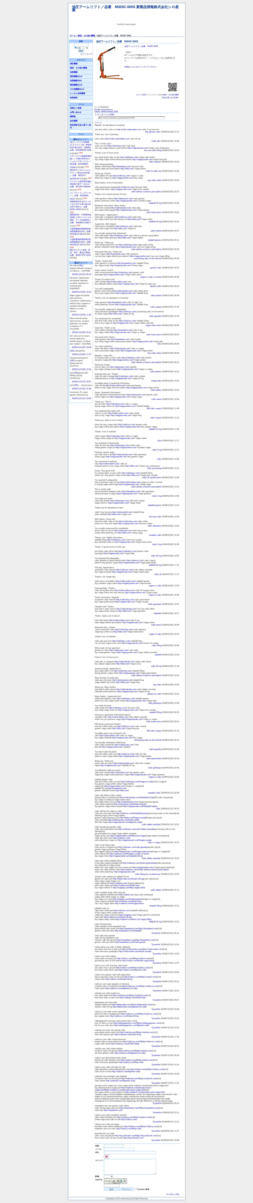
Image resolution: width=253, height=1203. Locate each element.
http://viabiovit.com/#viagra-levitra (129, 903)
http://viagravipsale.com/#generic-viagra (125, 822)
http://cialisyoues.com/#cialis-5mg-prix (130, 804)
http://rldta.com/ (127, 169)
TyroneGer (156, 933)
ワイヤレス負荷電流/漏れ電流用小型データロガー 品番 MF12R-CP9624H (81, 184)
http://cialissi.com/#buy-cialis (131, 1062)
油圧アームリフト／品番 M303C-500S (141, 46)
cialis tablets (156, 390)
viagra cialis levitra (153, 325)
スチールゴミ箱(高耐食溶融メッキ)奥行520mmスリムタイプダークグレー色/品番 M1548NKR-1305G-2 (81, 161)
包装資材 (74, 97)
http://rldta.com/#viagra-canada (133, 818)
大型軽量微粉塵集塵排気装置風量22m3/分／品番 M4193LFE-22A (81, 242)
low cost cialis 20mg (152, 150)
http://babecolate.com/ (142, 1005)
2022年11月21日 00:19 (81, 274)
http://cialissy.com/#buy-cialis (128, 1129)
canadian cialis (155, 535)
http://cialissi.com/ (146, 1060)
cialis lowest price (153, 212)
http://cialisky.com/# (127, 1051)
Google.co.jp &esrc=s (103, 109)
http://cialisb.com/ (126, 895)
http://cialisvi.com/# (125, 958)
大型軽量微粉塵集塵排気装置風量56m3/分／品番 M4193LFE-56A (81, 231)
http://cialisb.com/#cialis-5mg (126, 885)
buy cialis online (154, 180)
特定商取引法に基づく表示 (80, 126)
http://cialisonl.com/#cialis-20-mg (118, 917)
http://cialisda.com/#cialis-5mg (128, 901)
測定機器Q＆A (76, 76)
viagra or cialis (155, 634)
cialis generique (154, 604)
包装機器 (74, 72)
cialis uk (157, 574)
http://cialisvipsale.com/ (121, 208)
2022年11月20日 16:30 (81, 292)
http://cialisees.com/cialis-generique (133, 847)
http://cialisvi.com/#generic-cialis (132, 970)
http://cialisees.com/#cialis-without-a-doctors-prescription (144, 869)
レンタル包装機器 (77, 93)
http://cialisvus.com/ (121, 176)
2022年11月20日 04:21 (81, 332)
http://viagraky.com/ (127, 915)
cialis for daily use (153, 171)
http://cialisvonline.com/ (117, 282)
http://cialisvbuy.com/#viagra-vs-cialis (137, 782)
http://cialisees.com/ (121, 838)
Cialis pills (156, 141)
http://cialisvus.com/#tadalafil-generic (132, 813)
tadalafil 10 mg (155, 221)
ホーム (73, 35)
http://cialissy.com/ (150, 1126)
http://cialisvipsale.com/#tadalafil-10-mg (137, 797)
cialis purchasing (154, 468)
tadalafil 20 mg (155, 203)
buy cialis (157, 685)
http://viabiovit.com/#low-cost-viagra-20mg (133, 919)
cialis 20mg (156, 645)
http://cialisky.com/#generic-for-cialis (130, 1053)
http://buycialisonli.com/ (147, 1136)
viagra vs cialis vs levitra (150, 277)
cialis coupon (155, 307)
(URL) (80, 265)
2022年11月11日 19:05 (81, 398)
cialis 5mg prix (155, 162)
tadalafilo (157, 613)
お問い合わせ (75, 112)
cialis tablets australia (151, 824)
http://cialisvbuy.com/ (117, 146)
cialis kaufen (156, 231)
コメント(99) (141, 95)
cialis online (156, 399)
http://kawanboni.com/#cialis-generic (130, 942)
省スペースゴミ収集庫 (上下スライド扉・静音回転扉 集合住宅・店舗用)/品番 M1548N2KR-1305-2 (81, 147)
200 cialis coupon (154, 408)
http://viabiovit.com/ (119, 883)
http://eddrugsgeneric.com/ (149, 1023)
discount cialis (155, 517)
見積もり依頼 (75, 108)
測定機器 (74, 63)
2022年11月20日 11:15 (81, 315)
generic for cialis (154, 694)
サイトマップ (86, 54)
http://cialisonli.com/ (148, 1078)
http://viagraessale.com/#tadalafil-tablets (140, 806)
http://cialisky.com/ (144, 1051)
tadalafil (158, 655)
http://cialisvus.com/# (131, 986)
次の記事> (175, 98)
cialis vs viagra (154, 842)
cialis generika (155, 316)
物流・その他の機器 (86, 35)
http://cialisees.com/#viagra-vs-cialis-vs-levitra (129, 854)
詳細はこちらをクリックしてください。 (141, 67)
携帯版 (73, 116)
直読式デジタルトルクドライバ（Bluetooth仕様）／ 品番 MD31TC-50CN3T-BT (80, 174)
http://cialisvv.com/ (156, 1069)
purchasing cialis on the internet (147, 258)
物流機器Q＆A (76, 85)
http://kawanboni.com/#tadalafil (128, 931)
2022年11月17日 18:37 (81, 382)
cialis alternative (154, 526)
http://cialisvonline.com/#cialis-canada (135, 951)
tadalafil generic (154, 240)
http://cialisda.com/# (121, 995)
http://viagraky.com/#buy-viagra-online (129, 888)
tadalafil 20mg (155, 712)
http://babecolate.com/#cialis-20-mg (128, 879)
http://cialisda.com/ (122, 910)
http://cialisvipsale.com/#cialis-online (123, 820)
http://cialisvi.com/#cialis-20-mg (118, 979)
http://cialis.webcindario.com (129, 129)
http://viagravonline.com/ (122, 178)
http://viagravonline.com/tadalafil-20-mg (126, 856)
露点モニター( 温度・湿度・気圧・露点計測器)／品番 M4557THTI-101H (81, 252)
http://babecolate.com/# (122, 1005)
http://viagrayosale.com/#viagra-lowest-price (133, 851)
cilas (159, 344)
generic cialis (155, 268)
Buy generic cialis (152, 132)
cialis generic (155, 371)
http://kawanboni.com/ (121, 166)
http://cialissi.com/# (129, 1060)
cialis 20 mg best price (151, 477)
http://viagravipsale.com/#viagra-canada (134, 840)
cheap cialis (156, 381)
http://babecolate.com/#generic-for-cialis (130, 1007)
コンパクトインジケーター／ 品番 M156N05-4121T (80, 196)
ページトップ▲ (173, 1194)
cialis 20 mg (156, 556)
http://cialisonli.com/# (130, 1078)
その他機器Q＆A (77, 89)
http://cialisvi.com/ (142, 958)
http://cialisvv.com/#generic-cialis (126, 1071)
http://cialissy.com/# (132, 1126)
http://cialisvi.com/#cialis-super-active (138, 961)
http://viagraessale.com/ (121, 378)
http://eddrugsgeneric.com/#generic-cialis (131, 1025)
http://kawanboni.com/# (130, 1108)
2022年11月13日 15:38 (81, 389)
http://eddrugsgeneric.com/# (125, 1023)
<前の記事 (165, 98)
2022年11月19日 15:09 (81, 347)
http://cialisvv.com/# (139, 1069)
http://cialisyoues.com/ (123, 198)
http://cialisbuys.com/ (129, 157)
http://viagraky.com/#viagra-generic (127, 899)
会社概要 (74, 121)
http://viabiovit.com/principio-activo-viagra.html (125, 1090)
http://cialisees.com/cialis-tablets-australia (136, 829)
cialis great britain (153, 758)
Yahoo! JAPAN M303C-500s (106, 112)
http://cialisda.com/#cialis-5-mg (127, 1034)
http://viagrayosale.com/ (142, 159)
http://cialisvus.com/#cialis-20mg (125, 1044)
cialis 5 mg (156, 450)
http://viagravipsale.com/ (137, 148)
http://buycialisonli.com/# (125, 1136)
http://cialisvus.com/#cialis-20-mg (124, 1016)
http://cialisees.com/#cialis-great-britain (139, 863)
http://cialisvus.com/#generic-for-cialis (121, 988)
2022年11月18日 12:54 (81, 369)
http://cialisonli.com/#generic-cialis (120, 1081)
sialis (159, 459)
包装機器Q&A (76, 80)
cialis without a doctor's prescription (146, 192)
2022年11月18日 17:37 (81, 354)
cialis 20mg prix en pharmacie (147, 874)
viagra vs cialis (155, 586)
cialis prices (156, 625)
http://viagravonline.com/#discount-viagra (128, 836)
